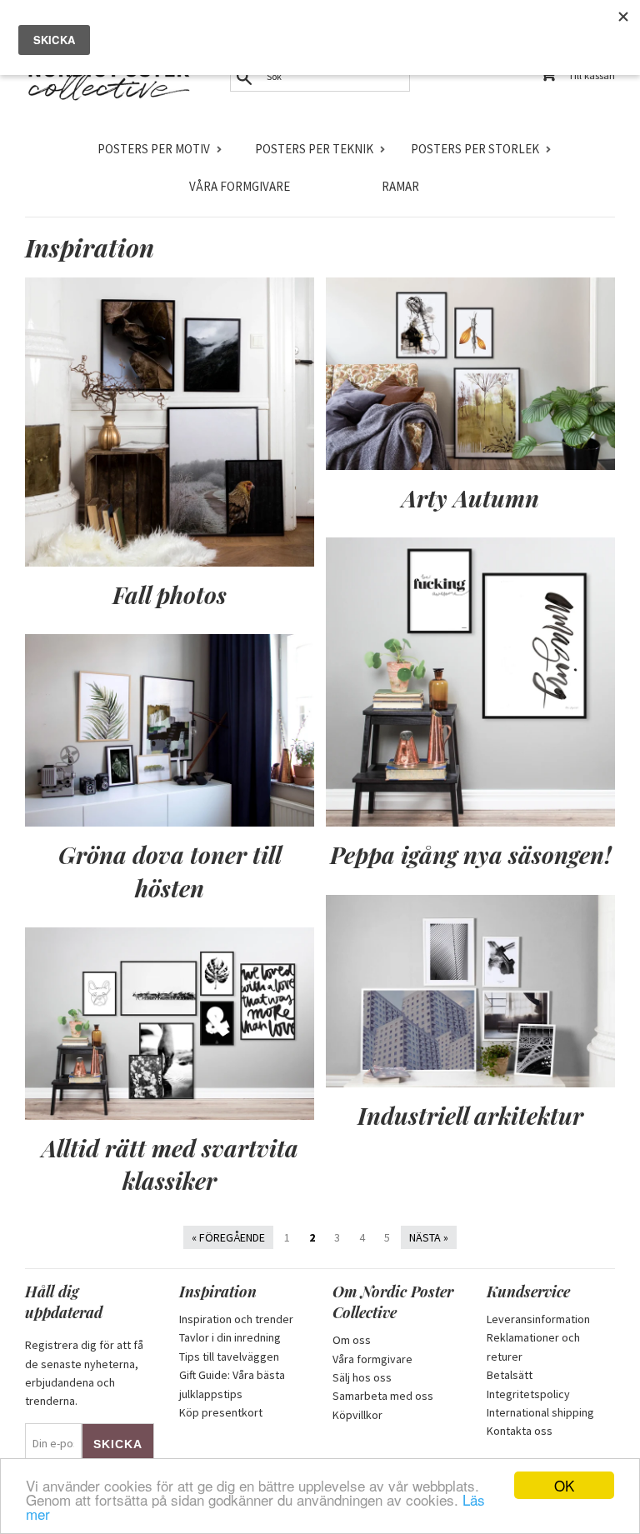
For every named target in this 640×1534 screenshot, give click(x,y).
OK (564, 1485)
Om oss (351, 1339)
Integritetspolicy (528, 1394)
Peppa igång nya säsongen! (471, 854)
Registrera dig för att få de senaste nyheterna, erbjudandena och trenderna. (84, 1372)
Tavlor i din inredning (230, 1337)
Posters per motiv (154, 149)
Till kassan (591, 75)
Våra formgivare (239, 186)
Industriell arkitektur (470, 1115)
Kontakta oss (519, 1430)
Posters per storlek (475, 149)
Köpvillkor (357, 1414)
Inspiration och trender (236, 1319)
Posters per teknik (314, 149)
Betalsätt (509, 1374)
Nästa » (428, 1237)
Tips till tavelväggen (229, 1356)
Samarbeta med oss (382, 1395)
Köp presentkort (220, 1412)
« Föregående (228, 1237)
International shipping (540, 1412)
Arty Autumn (470, 497)
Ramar (400, 186)
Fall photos (169, 594)
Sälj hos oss (362, 1377)
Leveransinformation (538, 1319)
